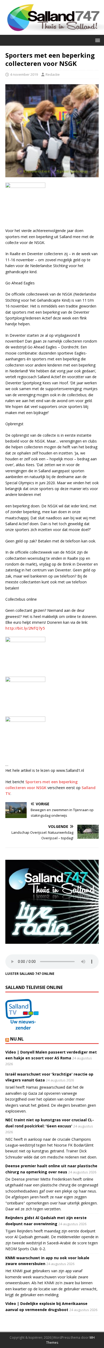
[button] (97, 40)
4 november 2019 (24, 74)
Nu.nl (17, 1039)
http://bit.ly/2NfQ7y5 (25, 628)
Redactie (53, 74)
